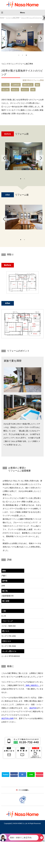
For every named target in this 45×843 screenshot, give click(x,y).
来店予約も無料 (7, 718)
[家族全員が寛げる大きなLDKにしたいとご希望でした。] (23, 156)
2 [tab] (22, 55)
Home (2, 18)
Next (41, 38)
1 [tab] (19, 55)
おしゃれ (5, 89)
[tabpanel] (22, 37)
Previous (4, 38)
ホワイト (25, 89)
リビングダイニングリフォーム (31, 18)
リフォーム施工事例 (12, 18)
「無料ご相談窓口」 (32, 685)
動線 (37, 85)
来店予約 (32, 708)
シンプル (5, 85)
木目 (32, 89)
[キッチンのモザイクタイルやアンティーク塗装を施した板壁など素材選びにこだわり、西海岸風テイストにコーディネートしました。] (23, 217)
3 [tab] (26, 55)
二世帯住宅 (16, 85)
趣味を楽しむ (27, 85)
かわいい (15, 89)
